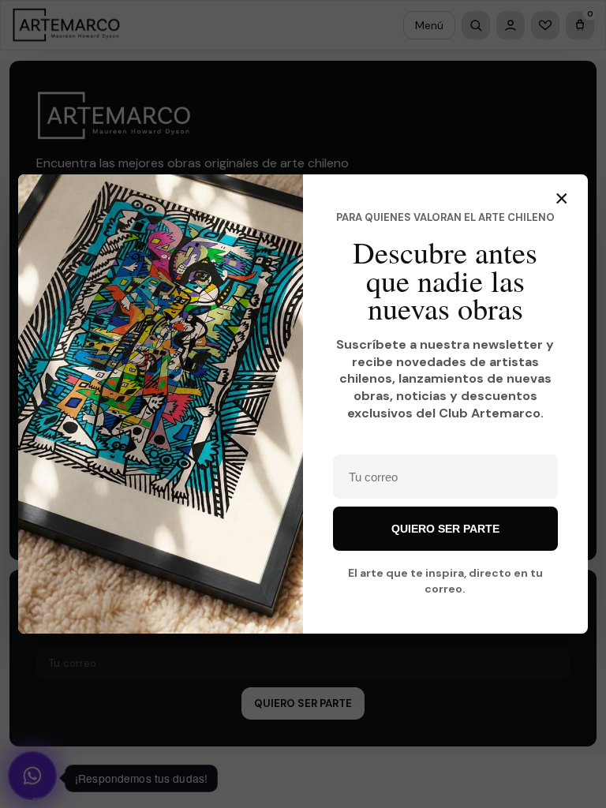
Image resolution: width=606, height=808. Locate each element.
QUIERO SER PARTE (445, 528)
